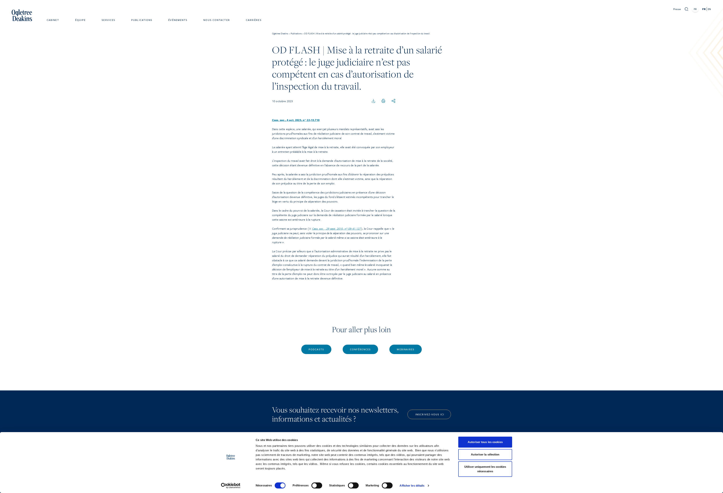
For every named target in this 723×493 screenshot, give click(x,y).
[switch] (316, 485)
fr (703, 9)
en (709, 9)
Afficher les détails (412, 485)
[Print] (383, 101)
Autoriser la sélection (485, 454)
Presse (677, 9)
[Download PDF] (373, 101)
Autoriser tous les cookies (485, 442)
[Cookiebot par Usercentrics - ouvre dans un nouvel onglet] (230, 485)
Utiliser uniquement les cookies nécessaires (485, 469)
